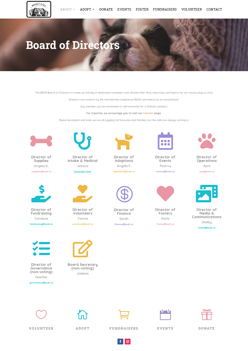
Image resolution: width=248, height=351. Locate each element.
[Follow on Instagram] (128, 341)
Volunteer (191, 9)
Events (124, 9)
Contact (214, 9)
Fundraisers (165, 9)
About (66, 9)
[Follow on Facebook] (120, 341)
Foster (142, 9)
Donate (106, 9)
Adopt (85, 9)
